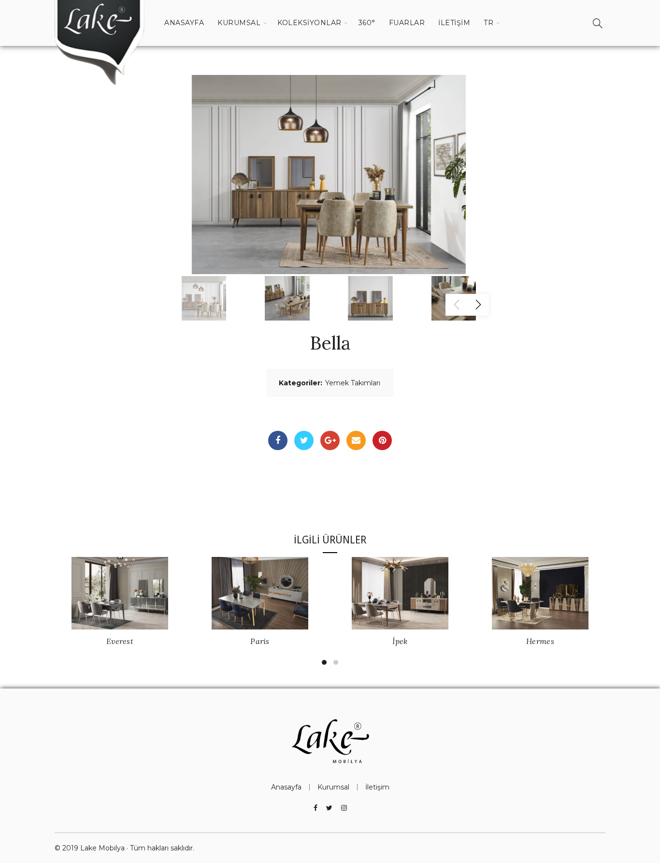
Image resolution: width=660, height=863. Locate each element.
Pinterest (382, 440)
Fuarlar (407, 22)
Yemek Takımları (352, 383)
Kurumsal (238, 22)
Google (330, 440)
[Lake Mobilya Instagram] (344, 808)
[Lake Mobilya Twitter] (329, 808)
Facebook (277, 440)
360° (367, 22)
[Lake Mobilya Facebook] (315, 808)
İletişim (454, 22)
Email (356, 440)
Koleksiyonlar (309, 22)
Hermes (540, 641)
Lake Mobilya (102, 848)
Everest (119, 641)
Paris (260, 641)
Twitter (304, 440)
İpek (399, 641)
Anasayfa (184, 22)
